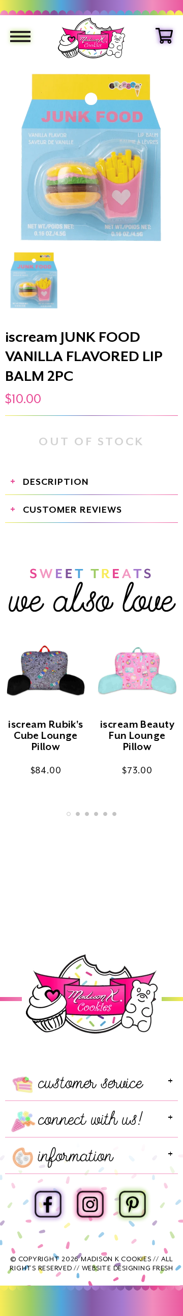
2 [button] (78, 814)
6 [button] (114, 814)
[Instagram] (90, 1202)
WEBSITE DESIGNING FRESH (127, 1268)
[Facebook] (48, 1202)
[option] (91, 158)
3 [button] (87, 814)
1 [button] (69, 814)
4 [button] (96, 814)
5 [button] (105, 814)
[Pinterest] (132, 1202)
